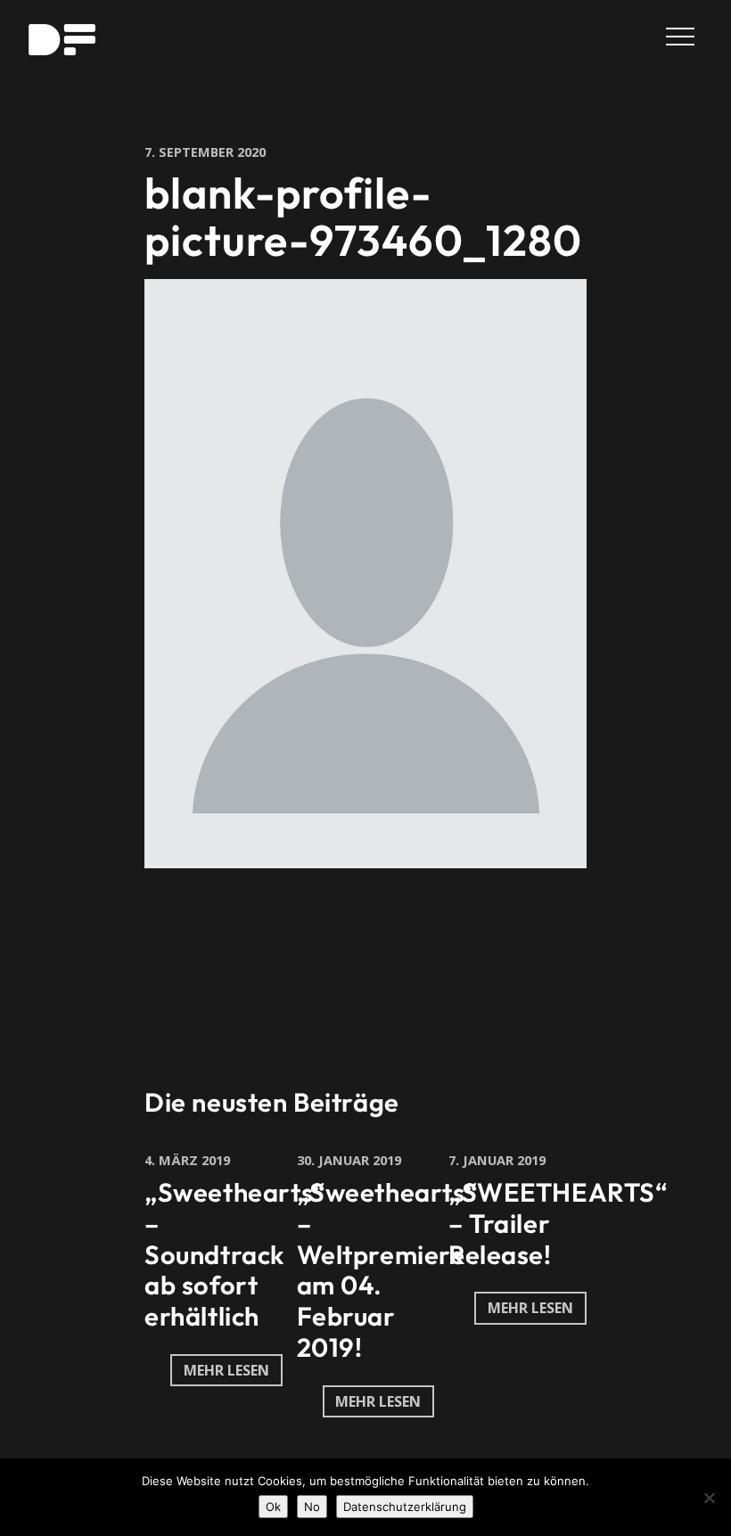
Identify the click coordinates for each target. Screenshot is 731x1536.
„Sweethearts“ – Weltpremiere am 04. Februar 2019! (388, 1270)
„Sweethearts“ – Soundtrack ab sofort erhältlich (235, 1255)
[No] (709, 1498)
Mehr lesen (226, 1370)
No (312, 1506)
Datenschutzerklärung (404, 1506)
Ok (273, 1506)
